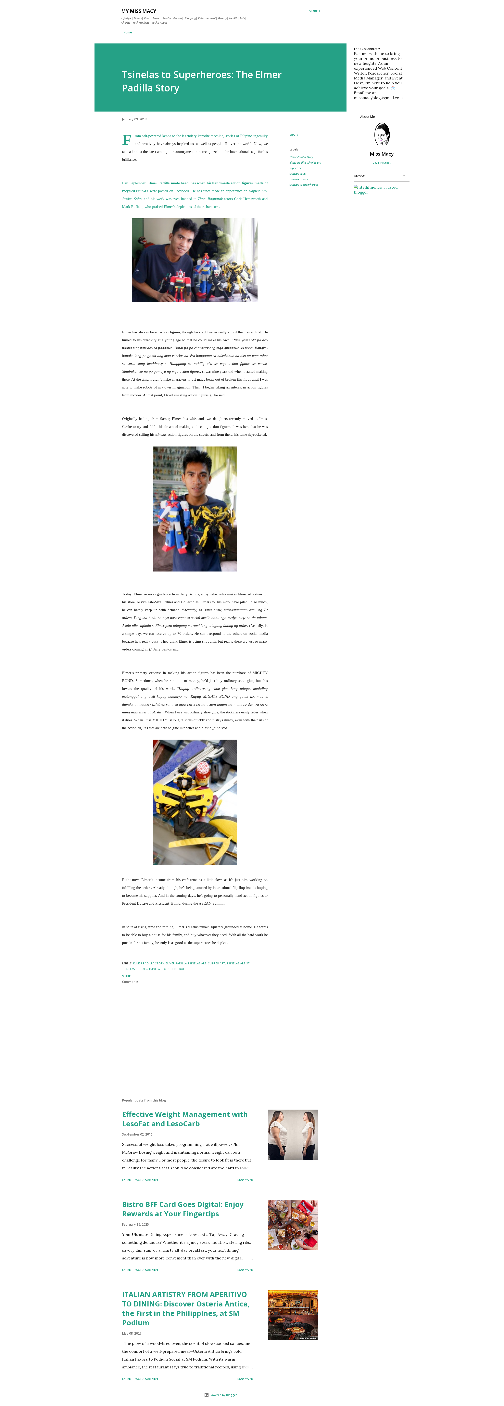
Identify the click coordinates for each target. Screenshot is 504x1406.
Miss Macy (382, 153)
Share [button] (293, 135)
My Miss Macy (138, 11)
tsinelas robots (298, 179)
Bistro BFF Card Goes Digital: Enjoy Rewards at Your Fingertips (183, 1209)
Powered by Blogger (223, 1395)
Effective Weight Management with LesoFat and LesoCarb (185, 1118)
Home (128, 32)
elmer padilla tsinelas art (305, 162)
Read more (245, 1179)
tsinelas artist (297, 173)
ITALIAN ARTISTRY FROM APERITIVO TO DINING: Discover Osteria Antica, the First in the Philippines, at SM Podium (186, 1309)
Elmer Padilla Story (301, 157)
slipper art (295, 168)
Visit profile (382, 163)
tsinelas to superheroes (303, 184)
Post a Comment (147, 1179)
